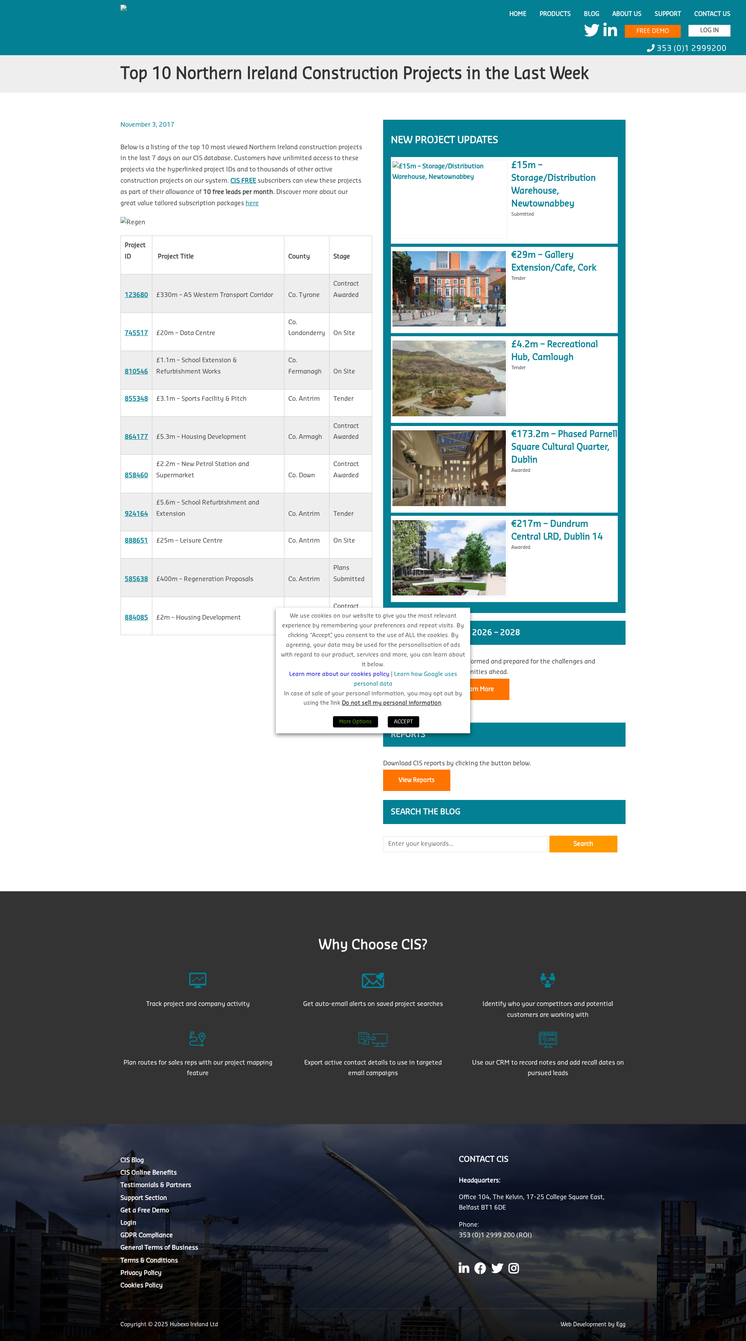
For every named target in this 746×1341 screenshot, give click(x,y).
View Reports (417, 780)
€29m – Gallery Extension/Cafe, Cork (553, 261)
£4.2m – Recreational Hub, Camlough (554, 350)
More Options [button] (355, 722)
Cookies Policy (141, 1285)
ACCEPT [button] (403, 722)
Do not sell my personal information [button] (391, 703)
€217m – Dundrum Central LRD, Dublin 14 (557, 530)
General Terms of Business (159, 1248)
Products (555, 14)
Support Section (143, 1197)
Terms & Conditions (149, 1260)
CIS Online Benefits (148, 1173)
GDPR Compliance (146, 1235)
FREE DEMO (652, 31)
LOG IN (709, 30)
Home (517, 14)
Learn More (478, 689)
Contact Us (712, 14)
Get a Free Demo (144, 1210)
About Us (626, 14)
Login (128, 1222)
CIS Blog (132, 1160)
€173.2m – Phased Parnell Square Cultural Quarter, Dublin (564, 447)
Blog (591, 14)
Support (668, 14)
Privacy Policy (141, 1272)
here (252, 203)
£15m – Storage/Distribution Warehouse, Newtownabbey (553, 184)
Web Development (584, 1324)
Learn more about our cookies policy (340, 674)
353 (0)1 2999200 (691, 48)
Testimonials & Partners (155, 1185)
